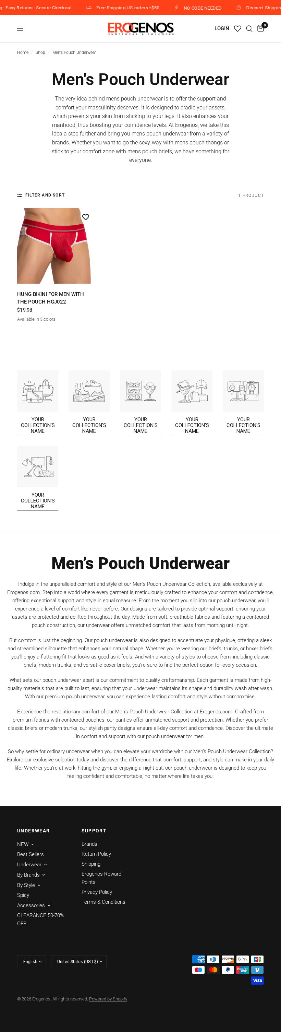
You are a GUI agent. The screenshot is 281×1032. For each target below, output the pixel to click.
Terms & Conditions (103, 902)
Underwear (29, 865)
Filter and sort (45, 195)
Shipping (91, 864)
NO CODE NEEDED (196, 7)
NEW (22, 844)
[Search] (249, 28)
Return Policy (96, 854)
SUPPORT (94, 830)
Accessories (31, 905)
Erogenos (186, 125)
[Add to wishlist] (86, 217)
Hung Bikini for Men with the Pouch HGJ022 (50, 298)
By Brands (28, 875)
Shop (40, 52)
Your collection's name (38, 425)
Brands (89, 844)
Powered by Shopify (108, 998)
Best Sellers (30, 854)
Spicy (23, 895)
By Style (26, 885)
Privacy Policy (97, 892)
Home (22, 52)
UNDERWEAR (33, 830)
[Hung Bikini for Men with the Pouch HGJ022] (55, 246)
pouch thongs (206, 142)
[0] (259, 28)
